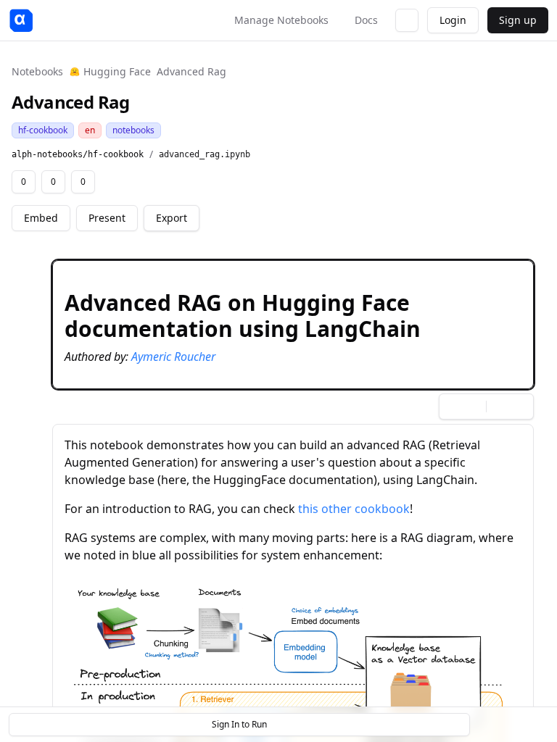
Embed (41, 218)
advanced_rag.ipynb (204, 154)
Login (453, 20)
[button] (293, 324)
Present (106, 218)
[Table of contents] (512, 724)
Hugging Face (117, 71)
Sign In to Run (239, 724)
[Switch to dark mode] (406, 20)
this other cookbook (354, 509)
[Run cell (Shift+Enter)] (447, 274)
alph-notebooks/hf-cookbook (78, 154)
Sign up (518, 20)
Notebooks (37, 71)
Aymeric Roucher (173, 356)
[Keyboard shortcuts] (536, 724)
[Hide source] (471, 274)
